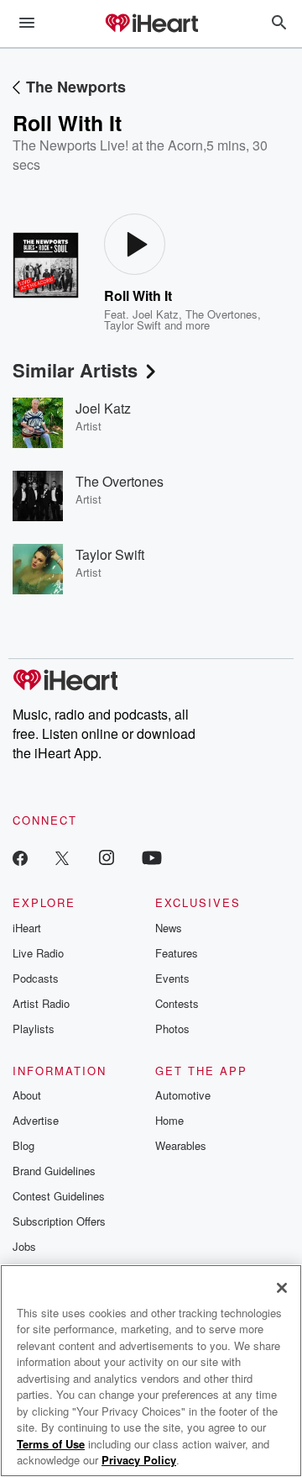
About (27, 1095)
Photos (172, 1029)
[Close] (281, 1287)
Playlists (34, 1029)
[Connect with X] (62, 857)
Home (169, 1120)
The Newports (76, 87)
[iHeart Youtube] (152, 857)
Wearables (180, 1145)
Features (176, 953)
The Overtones (221, 314)
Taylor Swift (132, 325)
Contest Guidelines (59, 1196)
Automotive (183, 1095)
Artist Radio (41, 1003)
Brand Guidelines (54, 1171)
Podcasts (36, 978)
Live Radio (38, 953)
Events (172, 978)
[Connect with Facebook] (20, 857)
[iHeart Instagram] (106, 857)
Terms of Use (51, 1444)
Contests (177, 1003)
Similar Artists (75, 369)
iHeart (27, 928)
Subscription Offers (59, 1221)
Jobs (24, 1246)
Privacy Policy (139, 1460)
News (168, 928)
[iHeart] (151, 24)
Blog (23, 1145)
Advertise (36, 1120)
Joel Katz (156, 314)
